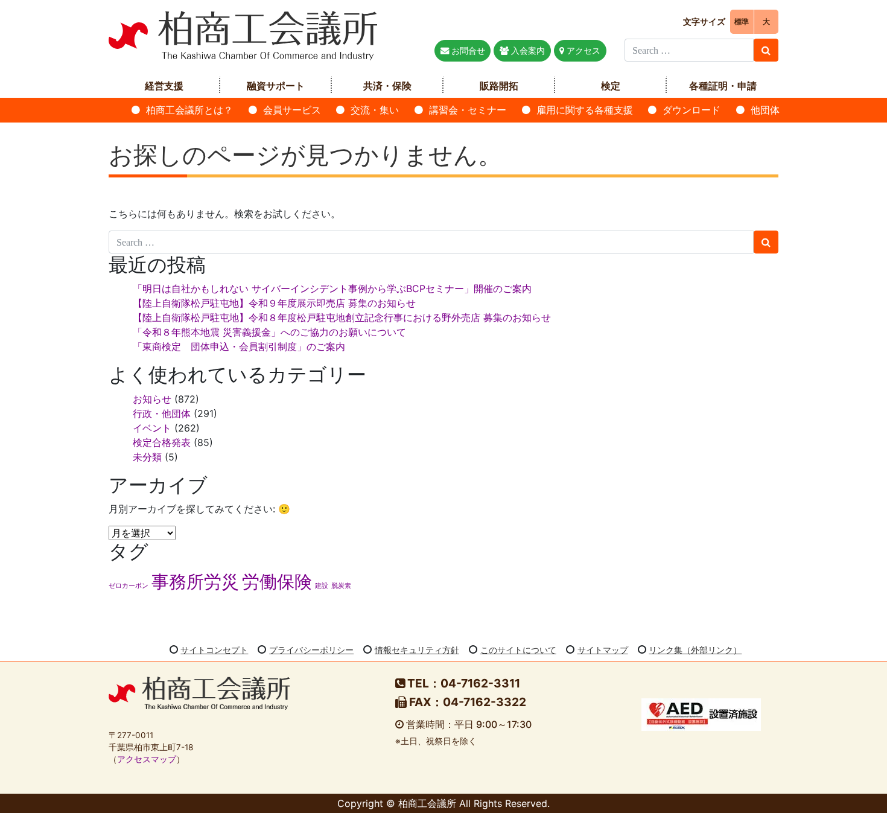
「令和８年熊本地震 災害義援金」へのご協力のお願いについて (269, 332)
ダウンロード (691, 110)
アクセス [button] (582, 50)
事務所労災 (195, 581)
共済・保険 (387, 86)
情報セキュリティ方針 (417, 650)
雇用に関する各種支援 (584, 110)
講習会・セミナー (467, 110)
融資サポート (276, 86)
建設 (321, 586)
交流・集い (375, 110)
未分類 (147, 457)
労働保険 (277, 581)
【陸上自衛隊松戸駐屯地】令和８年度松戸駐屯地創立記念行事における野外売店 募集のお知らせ (342, 317)
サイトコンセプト (214, 650)
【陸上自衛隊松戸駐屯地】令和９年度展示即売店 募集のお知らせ (274, 303)
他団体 (765, 110)
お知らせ (152, 399)
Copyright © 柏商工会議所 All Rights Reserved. (443, 803)
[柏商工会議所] (243, 34)
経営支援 (164, 86)
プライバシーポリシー (311, 650)
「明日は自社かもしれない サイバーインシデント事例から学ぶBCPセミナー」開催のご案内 (332, 288)
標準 (741, 21)
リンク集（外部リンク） (695, 650)
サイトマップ (602, 650)
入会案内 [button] (527, 50)
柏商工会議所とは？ (189, 110)
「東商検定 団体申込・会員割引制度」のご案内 (239, 346)
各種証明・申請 (723, 86)
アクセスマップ (146, 759)
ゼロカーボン (128, 586)
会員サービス (292, 110)
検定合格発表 (162, 442)
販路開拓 (499, 86)
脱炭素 (341, 586)
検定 (610, 86)
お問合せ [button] (467, 50)
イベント (152, 428)
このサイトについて (518, 650)
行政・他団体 (162, 413)
